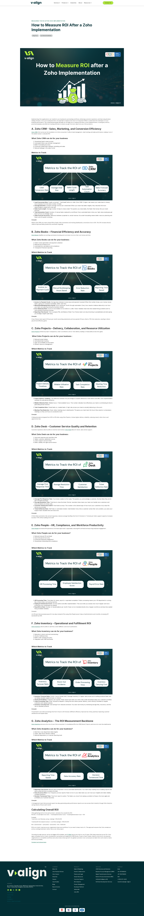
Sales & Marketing (78, 869)
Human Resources (78, 876)
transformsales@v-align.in (124, 881)
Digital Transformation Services (103, 874)
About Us (54, 869)
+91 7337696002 (122, 871)
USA (118, 876)
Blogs (53, 884)
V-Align (69, 834)
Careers (54, 879)
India (119, 869)
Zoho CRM (34, 132)
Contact (54, 889)
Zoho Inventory (36, 626)
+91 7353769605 (122, 874)
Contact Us (108, 3)
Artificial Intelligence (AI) (102, 879)
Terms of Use (10, 894)
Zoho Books (35, 235)
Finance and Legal (78, 874)
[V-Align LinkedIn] (8, 890)
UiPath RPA (76, 889)
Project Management (79, 884)
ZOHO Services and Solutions (103, 869)
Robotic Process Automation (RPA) (104, 876)
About (80, 3)
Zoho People (35, 528)
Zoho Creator (55, 874)
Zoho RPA (76, 892)
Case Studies (55, 881)
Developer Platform (79, 886)
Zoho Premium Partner (58, 871)
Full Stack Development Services (104, 881)
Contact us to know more (39, 842)
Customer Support (79, 879)
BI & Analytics (77, 881)
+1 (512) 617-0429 (122, 879)
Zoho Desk (68, 430)
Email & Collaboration (79, 871)
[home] (36, 3)
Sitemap (9, 897)
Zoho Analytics (36, 724)
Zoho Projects (35, 331)
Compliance (10, 899)
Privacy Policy (10, 892)
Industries (73, 3)
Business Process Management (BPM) (105, 871)
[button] (57, 3)
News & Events (56, 886)
